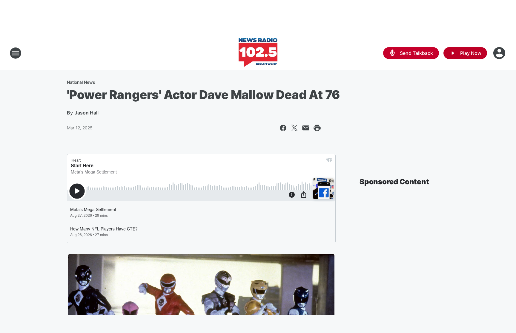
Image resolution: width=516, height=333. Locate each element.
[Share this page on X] (294, 128)
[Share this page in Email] (306, 128)
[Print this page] (317, 128)
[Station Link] (258, 53)
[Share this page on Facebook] (283, 128)
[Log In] (499, 53)
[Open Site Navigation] (16, 53)
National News (81, 82)
